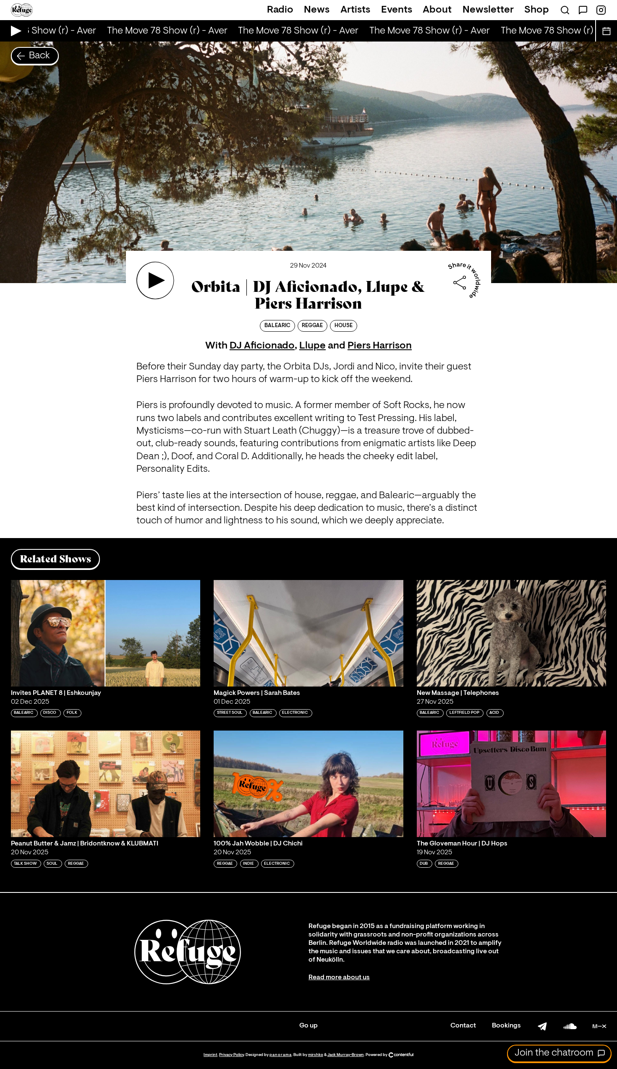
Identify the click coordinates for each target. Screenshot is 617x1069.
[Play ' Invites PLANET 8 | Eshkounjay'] (106, 633)
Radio (280, 10)
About (437, 10)
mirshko (315, 1055)
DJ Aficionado (262, 346)
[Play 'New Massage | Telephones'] (512, 633)
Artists (355, 10)
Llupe (312, 346)
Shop (536, 10)
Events (396, 10)
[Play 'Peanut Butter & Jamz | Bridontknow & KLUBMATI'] (106, 784)
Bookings (506, 1025)
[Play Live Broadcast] (14, 31)
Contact (463, 1025)
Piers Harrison (380, 346)
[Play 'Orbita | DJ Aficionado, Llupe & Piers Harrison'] (155, 280)
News (316, 10)
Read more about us (339, 977)
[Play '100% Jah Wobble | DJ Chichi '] (308, 784)
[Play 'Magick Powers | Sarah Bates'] (308, 633)
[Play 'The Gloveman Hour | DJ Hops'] (512, 784)
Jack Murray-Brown (345, 1055)
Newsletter (488, 10)
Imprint (210, 1055)
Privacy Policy (231, 1055)
